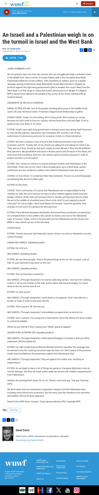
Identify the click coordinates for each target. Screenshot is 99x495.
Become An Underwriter (60, 467)
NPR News (14, 410)
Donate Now (61, 461)
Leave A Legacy (62, 478)
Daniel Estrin (15, 49)
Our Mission (80, 466)
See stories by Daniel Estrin (30, 440)
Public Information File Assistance (44, 468)
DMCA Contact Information (82, 478)
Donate (89, 3)
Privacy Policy (61, 473)
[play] (7, 12)
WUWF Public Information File (42, 461)
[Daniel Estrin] (7, 434)
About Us (39, 479)
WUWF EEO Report (43, 473)
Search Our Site (82, 461)
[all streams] (95, 12)
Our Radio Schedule (83, 472)
